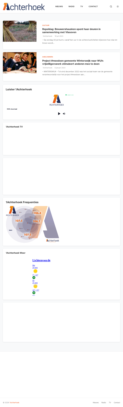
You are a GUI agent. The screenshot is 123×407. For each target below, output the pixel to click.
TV (81, 6)
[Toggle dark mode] (117, 6)
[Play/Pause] (59, 114)
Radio (72, 6)
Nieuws (59, 6)
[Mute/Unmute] (64, 113)
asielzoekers (47, 57)
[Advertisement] (22, 176)
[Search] (111, 6)
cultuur (45, 25)
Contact (93, 6)
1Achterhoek (14, 402)
